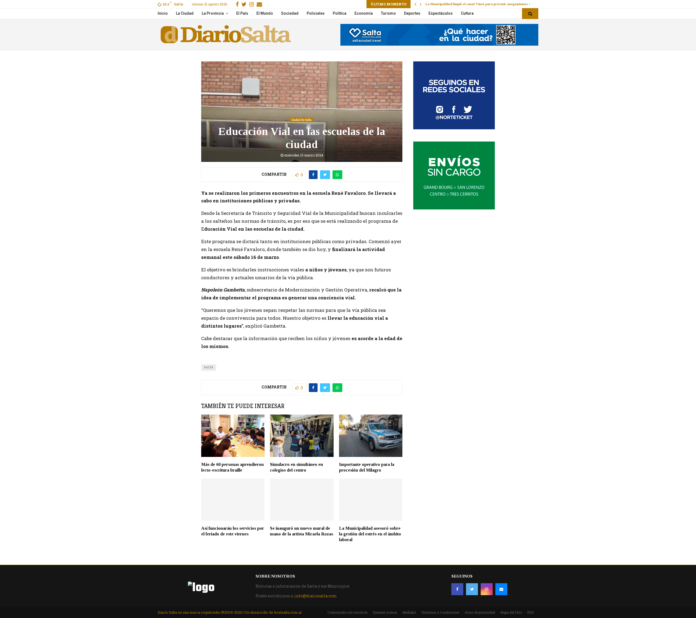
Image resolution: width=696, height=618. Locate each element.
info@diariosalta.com (315, 595)
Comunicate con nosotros (347, 612)
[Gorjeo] (472, 589)
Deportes (412, 13)
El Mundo (264, 13)
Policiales (316, 13)
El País (242, 13)
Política (339, 13)
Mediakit (409, 612)
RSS (530, 612)
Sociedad (290, 13)
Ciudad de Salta (301, 120)
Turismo (388, 13)
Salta (208, 367)
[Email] (501, 589)
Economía (364, 13)
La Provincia (213, 13)
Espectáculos (440, 13)
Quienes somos (385, 612)
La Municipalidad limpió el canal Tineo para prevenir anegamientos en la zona (485, 4)
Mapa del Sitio (511, 612)
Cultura (467, 13)
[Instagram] (487, 589)
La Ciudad (185, 13)
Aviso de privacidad (480, 612)
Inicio (163, 13)
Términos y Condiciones (440, 612)
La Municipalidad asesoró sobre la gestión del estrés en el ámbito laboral (370, 534)
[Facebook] (457, 589)
